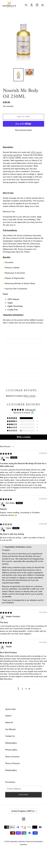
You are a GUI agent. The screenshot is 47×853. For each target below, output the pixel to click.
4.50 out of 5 (30, 410)
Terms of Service (12, 763)
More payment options (23, 130)
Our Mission (10, 729)
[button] (12, 418)
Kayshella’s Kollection (18, 841)
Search (8, 716)
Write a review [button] (23, 437)
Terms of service (12, 756)
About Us (9, 722)
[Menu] (42, 5)
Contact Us (10, 736)
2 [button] (22, 689)
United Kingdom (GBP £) (22, 811)
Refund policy (11, 743)
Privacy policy (11, 750)
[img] (6, 454)
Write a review (29, 396)
